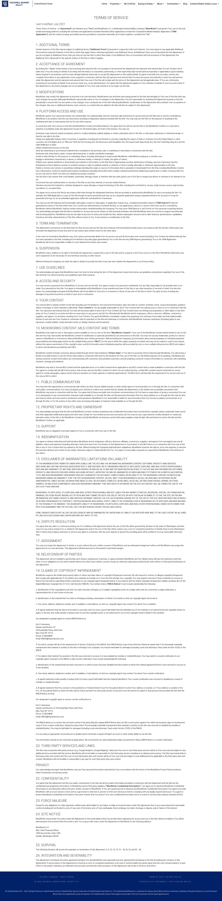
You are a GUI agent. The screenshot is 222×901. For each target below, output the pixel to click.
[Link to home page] (16, 4)
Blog (185, 4)
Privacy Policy (174, 877)
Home (104, 4)
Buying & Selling (146, 5)
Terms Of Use (156, 877)
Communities (174, 5)
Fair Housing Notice (180, 881)
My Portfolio (129, 4)
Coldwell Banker (49, 877)
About (161, 5)
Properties (116, 5)
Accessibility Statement (153, 881)
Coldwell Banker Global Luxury (204, 5)
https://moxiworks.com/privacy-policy (52, 772)
